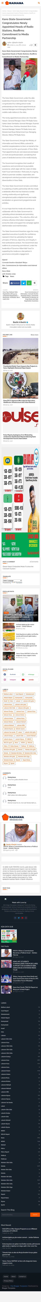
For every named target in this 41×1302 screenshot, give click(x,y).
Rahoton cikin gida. (9, 756)
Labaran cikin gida (20, 704)
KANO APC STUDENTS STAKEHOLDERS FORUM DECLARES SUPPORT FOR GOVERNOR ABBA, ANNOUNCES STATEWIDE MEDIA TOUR (25, 966)
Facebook (16, 283)
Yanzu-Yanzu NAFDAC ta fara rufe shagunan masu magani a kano (27, 654)
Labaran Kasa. (31, 711)
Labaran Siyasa (8, 729)
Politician (31, 746)
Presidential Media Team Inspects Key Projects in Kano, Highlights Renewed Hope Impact (20, 367)
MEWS (29, 739)
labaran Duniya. (8, 711)
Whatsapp (29, 283)
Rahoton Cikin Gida (30, 753)
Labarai (18, 701)
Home (4, 11)
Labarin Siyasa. (19, 739)
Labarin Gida (19, 735)
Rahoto (20, 749)
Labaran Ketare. (8, 718)
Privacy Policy (8, 1281)
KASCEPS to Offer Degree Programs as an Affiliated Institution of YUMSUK (19, 1230)
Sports (12, 763)
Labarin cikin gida (30, 732)
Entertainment (30, 694)
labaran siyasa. (20, 729)
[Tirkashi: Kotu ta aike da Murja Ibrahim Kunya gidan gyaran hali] (9, 646)
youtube (31, 679)
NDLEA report (8, 742)
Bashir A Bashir (19, 322)
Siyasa (6, 763)
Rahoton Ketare (8, 760)
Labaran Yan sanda (9, 732)
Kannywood (18, 697)
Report (18, 760)
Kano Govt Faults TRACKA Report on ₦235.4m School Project (25, 988)
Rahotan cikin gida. (9, 749)
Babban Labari (8, 694)
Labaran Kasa (8, 704)
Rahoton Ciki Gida (16, 753)
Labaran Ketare (19, 715)
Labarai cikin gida (28, 701)
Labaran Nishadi (21, 722)
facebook (13, 674)
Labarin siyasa (8, 739)
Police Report (14, 746)
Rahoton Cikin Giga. (24, 756)
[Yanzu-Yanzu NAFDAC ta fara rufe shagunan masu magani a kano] (9, 656)
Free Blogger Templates (19, 1286)
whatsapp (31, 674)
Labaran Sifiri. (21, 725)
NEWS (23, 742)
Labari (20, 732)
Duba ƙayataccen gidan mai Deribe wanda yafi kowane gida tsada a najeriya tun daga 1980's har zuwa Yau (27, 637)
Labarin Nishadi (31, 735)
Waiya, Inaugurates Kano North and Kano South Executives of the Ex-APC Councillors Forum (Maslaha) (25, 979)
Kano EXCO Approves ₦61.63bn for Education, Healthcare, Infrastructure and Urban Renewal (19, 401)
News (9, 11)
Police (6, 746)
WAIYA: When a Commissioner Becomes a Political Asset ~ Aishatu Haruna (20, 847)
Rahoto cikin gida (30, 749)
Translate (19, 582)
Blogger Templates (8, 1288)
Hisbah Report (8, 697)
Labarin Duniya (8, 735)
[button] (39, 3)
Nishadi (30, 742)
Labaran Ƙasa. (20, 718)
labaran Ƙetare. (8, 722)
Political (23, 746)
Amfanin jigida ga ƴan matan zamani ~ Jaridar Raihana (25, 625)
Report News (26, 760)
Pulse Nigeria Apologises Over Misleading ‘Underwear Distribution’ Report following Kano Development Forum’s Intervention (19, 436)
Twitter (23, 283)
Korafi (5, 701)
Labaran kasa (20, 711)
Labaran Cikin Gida (9, 708)
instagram (13, 679)
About (13, 1276)
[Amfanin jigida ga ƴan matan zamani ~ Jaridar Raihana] (9, 627)
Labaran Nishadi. (9, 725)
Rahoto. (6, 753)
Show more (34, 335)
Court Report (19, 694)
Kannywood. (29, 697)
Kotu (11, 701)
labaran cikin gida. (23, 708)
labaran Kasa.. (8, 715)
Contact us (22, 1276)
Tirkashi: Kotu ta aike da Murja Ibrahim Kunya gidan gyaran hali (26, 645)
